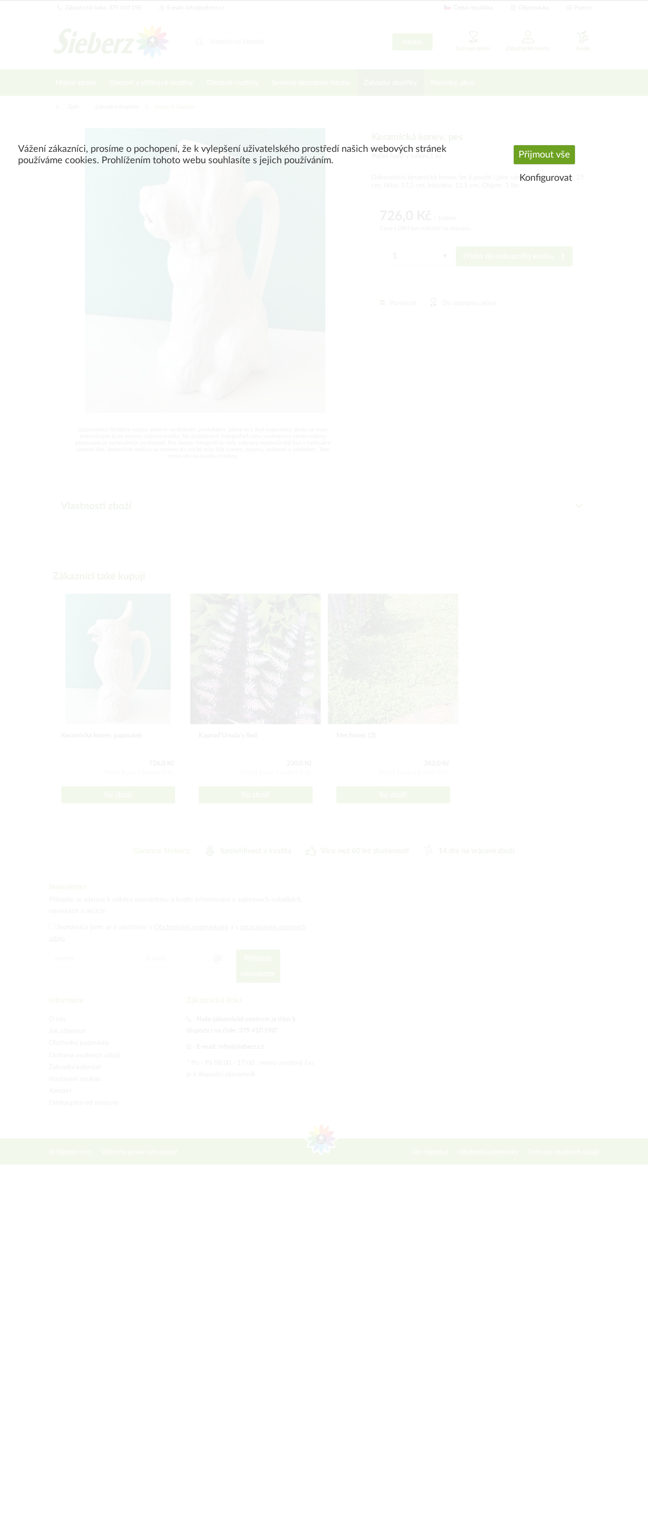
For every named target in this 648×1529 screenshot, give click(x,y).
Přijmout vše (544, 154)
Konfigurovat (545, 178)
